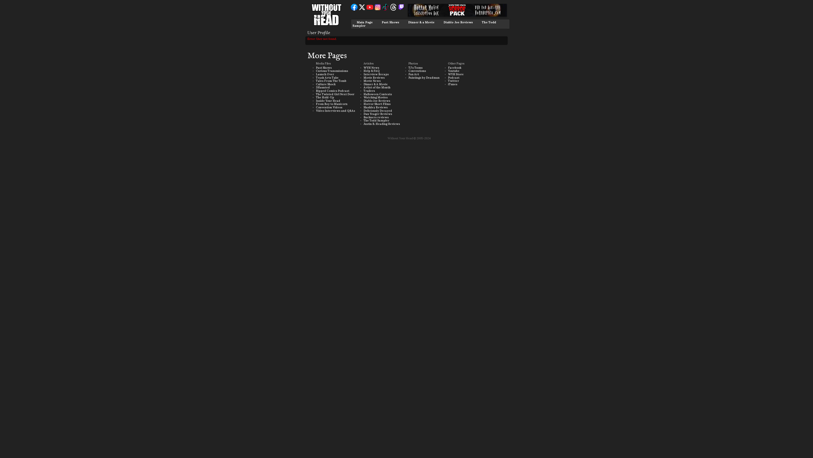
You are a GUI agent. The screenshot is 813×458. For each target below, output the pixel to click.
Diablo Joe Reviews (458, 22)
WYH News (371, 68)
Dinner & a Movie (421, 22)
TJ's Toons (415, 68)
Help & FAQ (372, 71)
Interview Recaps (376, 74)
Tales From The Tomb (331, 81)
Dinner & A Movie (376, 84)
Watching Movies (376, 97)
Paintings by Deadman (424, 78)
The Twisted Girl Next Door (335, 94)
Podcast (453, 78)
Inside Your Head (328, 101)
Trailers (369, 91)
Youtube (453, 71)
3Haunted (323, 87)
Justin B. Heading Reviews (382, 124)
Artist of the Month (377, 87)
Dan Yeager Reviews (378, 114)
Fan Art (413, 74)
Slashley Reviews (376, 107)
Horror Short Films (377, 104)
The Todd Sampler (376, 120)
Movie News (372, 81)
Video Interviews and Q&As (335, 111)
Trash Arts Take (327, 78)
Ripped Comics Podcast (332, 91)
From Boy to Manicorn (331, 104)
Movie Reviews (374, 78)
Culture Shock (326, 84)
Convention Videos (329, 107)
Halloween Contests (378, 94)
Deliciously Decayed (378, 111)
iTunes (452, 84)
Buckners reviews (376, 117)
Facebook (454, 68)
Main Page (365, 22)
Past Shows (390, 22)
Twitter (453, 81)
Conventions (417, 71)
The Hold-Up (325, 97)
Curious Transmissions (332, 71)
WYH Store (456, 74)
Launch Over (325, 74)
